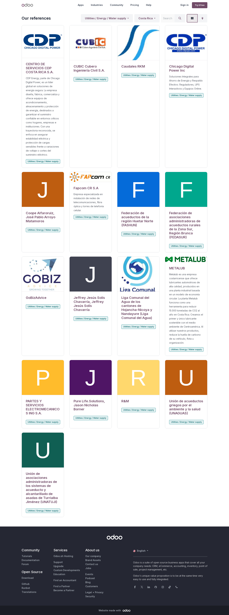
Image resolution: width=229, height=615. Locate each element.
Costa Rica (145, 18)
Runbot (26, 588)
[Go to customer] (43, 41)
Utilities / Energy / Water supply (105, 18)
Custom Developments (66, 570)
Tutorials (27, 556)
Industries (97, 5)
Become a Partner (63, 590)
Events (89, 574)
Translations (29, 592)
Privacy (99, 592)
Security (90, 596)
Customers (91, 586)
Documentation (31, 560)
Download (28, 577)
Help (148, 5)
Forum (25, 564)
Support (58, 562)
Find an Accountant (64, 580)
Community (116, 5)
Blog (88, 582)
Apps (81, 5)
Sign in (184, 5)
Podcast (90, 578)
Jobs (88, 568)
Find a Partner (61, 586)
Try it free (200, 5)
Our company (93, 556)
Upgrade (58, 566)
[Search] (179, 18)
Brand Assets (93, 560)
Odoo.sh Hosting (63, 556)
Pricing (134, 5)
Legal (88, 592)
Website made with (110, 610)
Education (59, 574)
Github (26, 583)
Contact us (91, 564)
